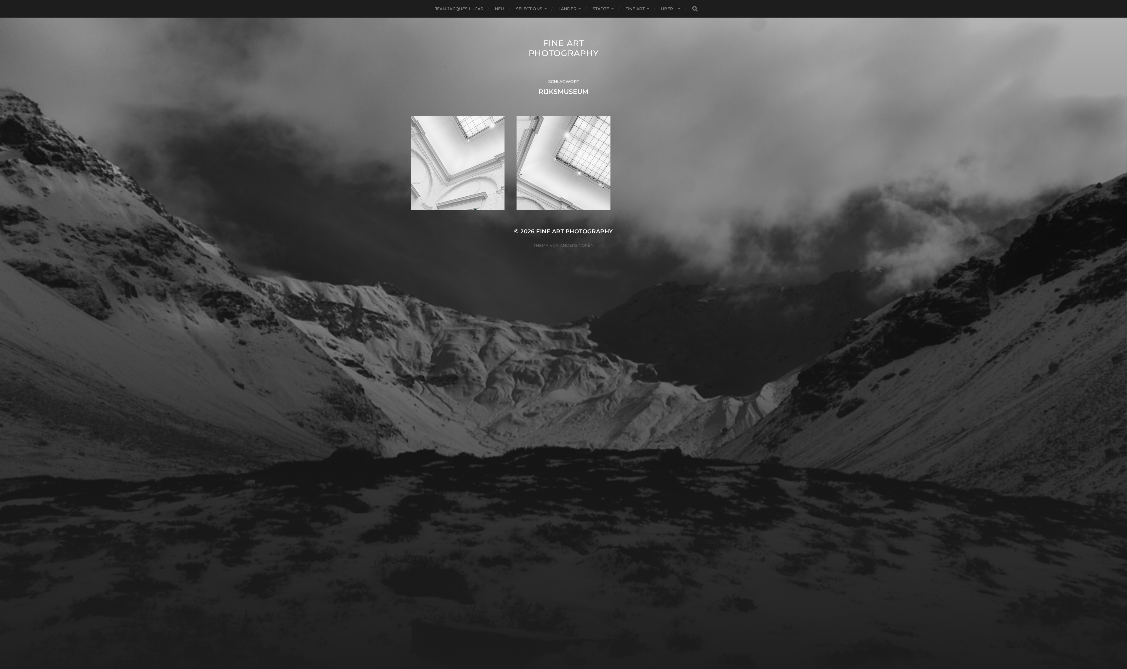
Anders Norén (577, 245)
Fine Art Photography (564, 48)
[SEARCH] (695, 9)
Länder (567, 8)
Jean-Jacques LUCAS (459, 8)
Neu (499, 8)
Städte (601, 8)
